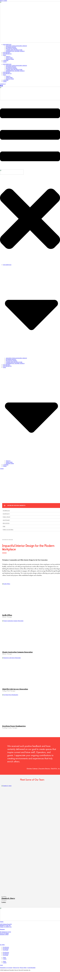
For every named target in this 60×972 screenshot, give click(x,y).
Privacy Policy (23, 967)
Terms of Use (16, 967)
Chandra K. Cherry (8, 898)
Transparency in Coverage (6, 967)
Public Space (6, 517)
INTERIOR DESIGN (11, 47)
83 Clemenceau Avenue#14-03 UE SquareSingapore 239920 (5, 933)
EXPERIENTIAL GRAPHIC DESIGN (15, 51)
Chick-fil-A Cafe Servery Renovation (15, 689)
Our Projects (6, 948)
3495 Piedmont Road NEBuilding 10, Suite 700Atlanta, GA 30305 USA (6, 925)
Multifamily (6, 520)
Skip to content (3, 0)
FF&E (4, 526)
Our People (5, 949)
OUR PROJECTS (7, 53)
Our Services (6, 947)
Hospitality (6, 514)
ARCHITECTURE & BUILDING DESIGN (16, 45)
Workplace (6, 510)
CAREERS (5, 60)
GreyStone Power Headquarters (14, 726)
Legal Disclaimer (31, 967)
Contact (5, 61)
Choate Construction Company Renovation (17, 652)
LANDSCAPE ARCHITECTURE (14, 49)
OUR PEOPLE (6, 52)
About (4, 55)
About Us (8, 56)
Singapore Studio (10, 59)
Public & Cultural (8, 529)
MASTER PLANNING (11, 48)
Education (6, 523)
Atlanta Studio (9, 57)
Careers (4, 958)
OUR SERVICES (7, 44)
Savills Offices (7, 615)
